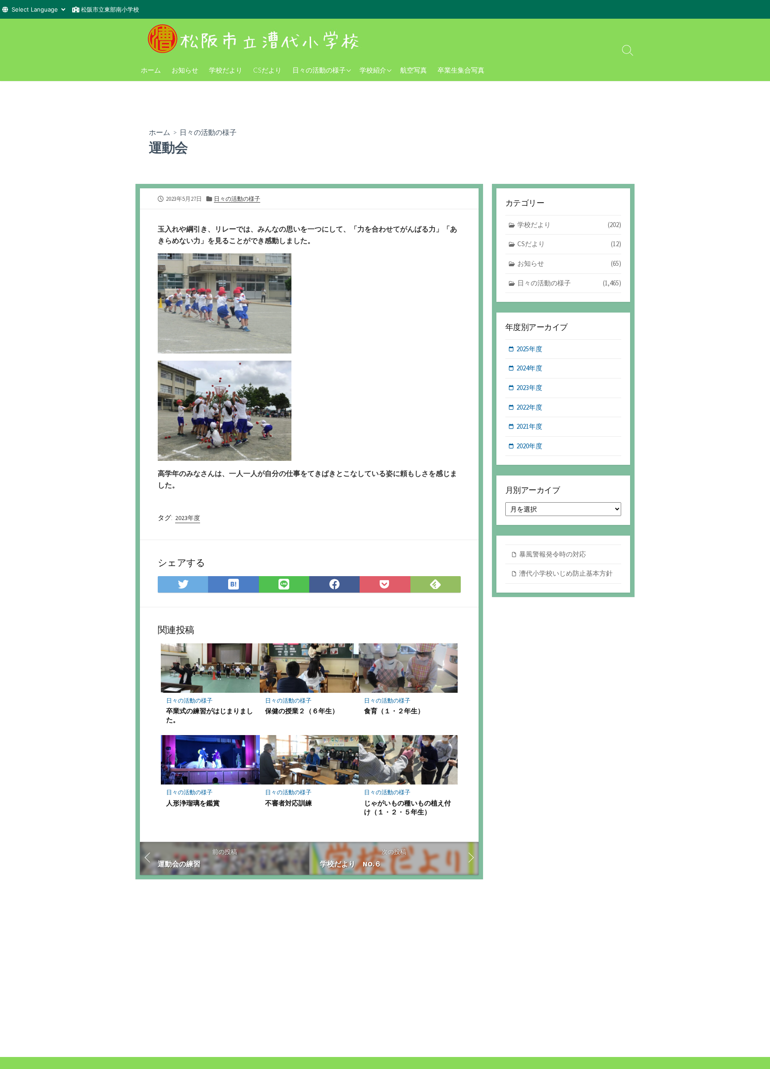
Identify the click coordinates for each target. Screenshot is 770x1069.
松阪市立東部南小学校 (110, 9)
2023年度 (187, 518)
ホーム (151, 70)
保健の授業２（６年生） (302, 711)
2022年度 (529, 407)
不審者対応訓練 (288, 803)
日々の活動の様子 (319, 70)
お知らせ (185, 70)
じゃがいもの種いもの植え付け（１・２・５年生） (407, 807)
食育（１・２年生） (394, 711)
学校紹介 (373, 70)
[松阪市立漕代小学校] (255, 39)
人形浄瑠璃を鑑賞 (193, 803)
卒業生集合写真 (461, 70)
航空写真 (413, 70)
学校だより (225, 70)
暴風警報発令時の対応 (552, 554)
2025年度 (529, 349)
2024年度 (529, 368)
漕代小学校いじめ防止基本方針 (566, 573)
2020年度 (529, 446)
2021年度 (529, 426)
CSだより (267, 70)
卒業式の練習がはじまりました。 (209, 715)
